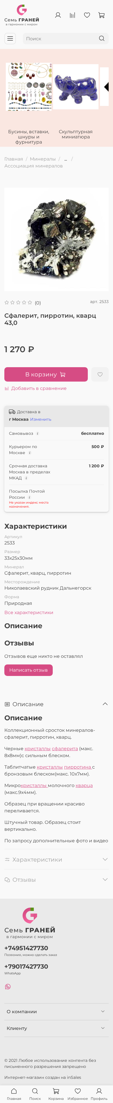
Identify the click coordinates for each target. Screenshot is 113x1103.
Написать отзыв (28, 670)
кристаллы (38, 748)
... (65, 159)
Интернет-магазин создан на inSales (42, 1077)
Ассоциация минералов (33, 166)
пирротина (78, 767)
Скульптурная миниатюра (76, 134)
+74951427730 (26, 948)
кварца (84, 785)
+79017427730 (26, 966)
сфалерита (65, 748)
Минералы (43, 159)
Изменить (40, 419)
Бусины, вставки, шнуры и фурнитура (28, 136)
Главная (13, 159)
